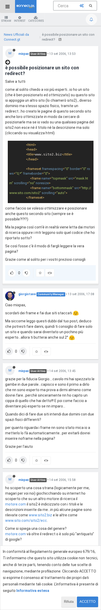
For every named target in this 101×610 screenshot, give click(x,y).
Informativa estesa (32, 591)
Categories (36, 20)
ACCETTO (88, 602)
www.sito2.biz (40, 515)
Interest (19, 20)
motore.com (15, 504)
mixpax (23, 54)
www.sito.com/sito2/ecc (26, 520)
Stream (6, 20)
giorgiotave (27, 294)
